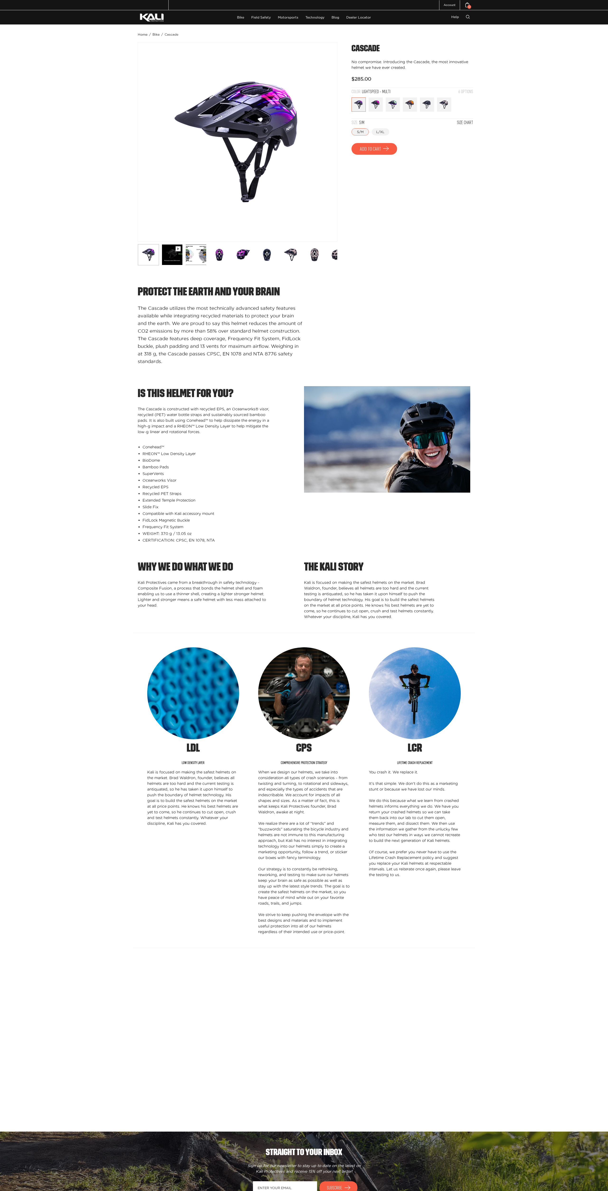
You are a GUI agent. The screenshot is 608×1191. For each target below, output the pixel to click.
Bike (156, 34)
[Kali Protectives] (152, 17)
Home (142, 34)
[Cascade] (148, 254)
